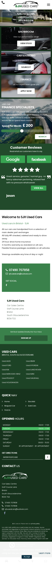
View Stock (26, 43)
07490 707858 (19, 270)
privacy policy (35, 523)
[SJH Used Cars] (26, 4)
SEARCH (42, 137)
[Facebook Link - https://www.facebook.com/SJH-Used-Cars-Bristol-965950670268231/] (7, 285)
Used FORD (6, 365)
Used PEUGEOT (8, 378)
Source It (26, 67)
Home (7, 402)
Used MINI (30, 374)
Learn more (44, 553)
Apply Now (26, 91)
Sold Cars (32, 406)
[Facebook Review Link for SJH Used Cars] (39, 159)
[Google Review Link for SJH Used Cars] (13, 159)
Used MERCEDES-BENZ (11, 374)
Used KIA (5, 370)
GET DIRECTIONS (9, 453)
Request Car (9, 406)
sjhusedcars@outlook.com (20, 274)
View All (38, 188)
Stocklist (31, 402)
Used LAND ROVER (33, 370)
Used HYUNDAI (32, 365)
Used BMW (30, 361)
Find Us (7, 410)
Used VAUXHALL (32, 378)
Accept (27, 557)
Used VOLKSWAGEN (10, 382)
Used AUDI (6, 361)
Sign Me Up (26, 338)
